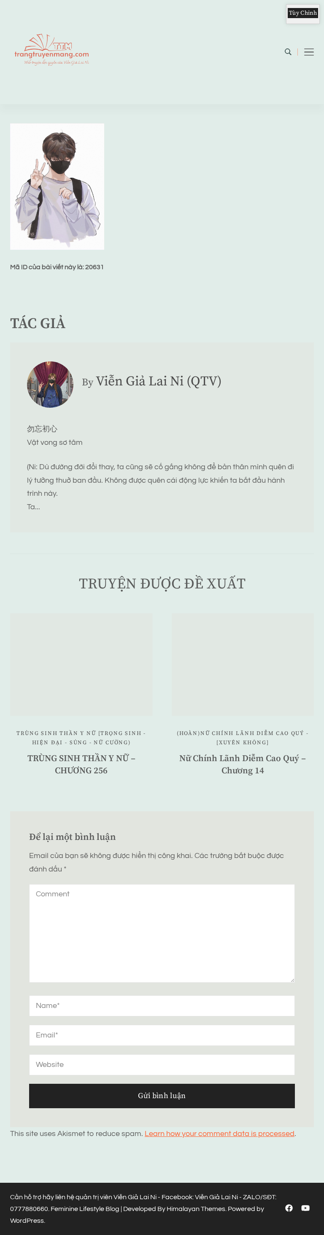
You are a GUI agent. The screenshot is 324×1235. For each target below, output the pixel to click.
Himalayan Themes (196, 1209)
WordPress (27, 1220)
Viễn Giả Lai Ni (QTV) (159, 381)
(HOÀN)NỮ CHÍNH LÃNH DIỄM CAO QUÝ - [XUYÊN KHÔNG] (243, 738)
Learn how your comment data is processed (219, 1134)
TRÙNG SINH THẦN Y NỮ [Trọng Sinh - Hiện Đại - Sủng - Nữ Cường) (81, 738)
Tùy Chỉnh (303, 13)
